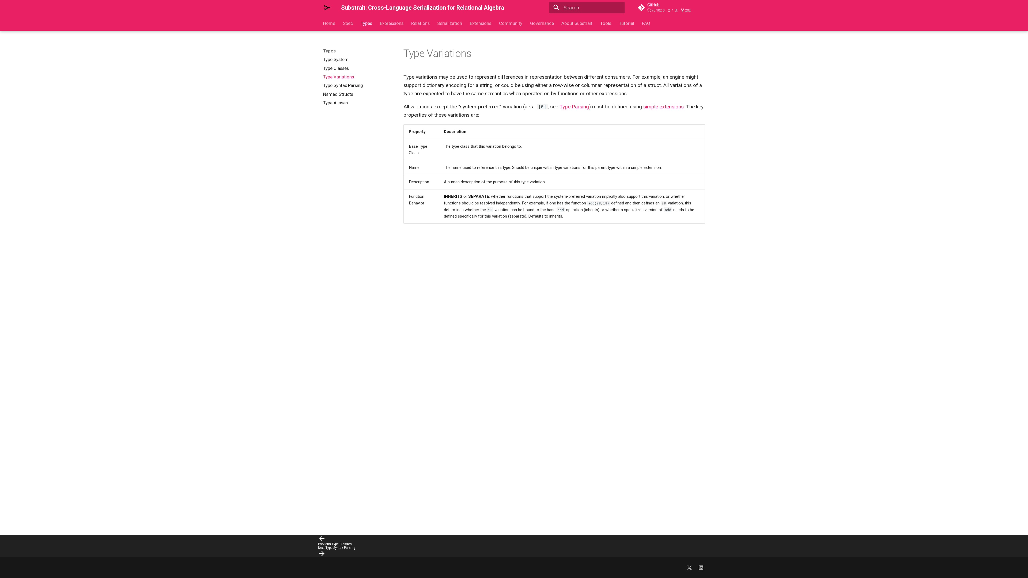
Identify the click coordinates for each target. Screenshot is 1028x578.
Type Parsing (574, 107)
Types (366, 23)
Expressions (391, 23)
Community (510, 23)
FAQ (646, 23)
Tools (605, 23)
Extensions (480, 23)
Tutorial (626, 23)
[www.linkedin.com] (701, 567)
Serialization (449, 23)
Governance (542, 23)
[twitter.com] (689, 567)
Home (329, 23)
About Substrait (576, 23)
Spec (348, 23)
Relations (420, 23)
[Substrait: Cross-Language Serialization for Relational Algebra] (327, 7)
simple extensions (663, 107)
